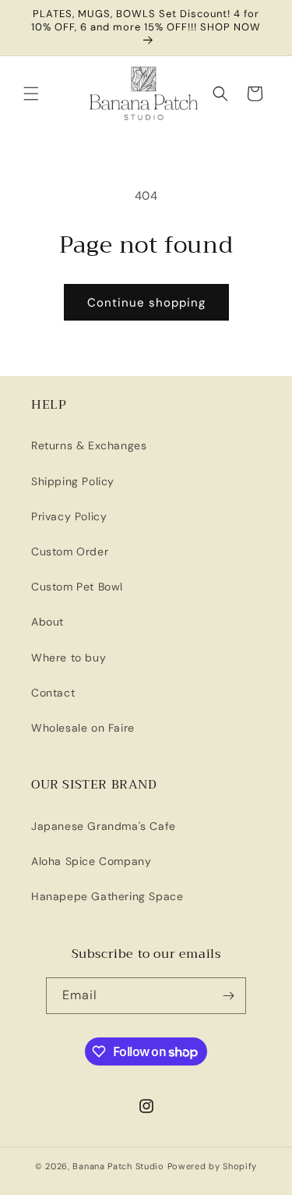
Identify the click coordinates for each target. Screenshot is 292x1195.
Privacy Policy (69, 516)
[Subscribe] (228, 995)
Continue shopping (146, 302)
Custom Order (69, 551)
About (47, 622)
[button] (31, 93)
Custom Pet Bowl (77, 587)
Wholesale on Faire (83, 728)
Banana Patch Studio (118, 1166)
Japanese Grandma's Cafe (103, 826)
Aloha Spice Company (91, 861)
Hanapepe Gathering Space (107, 896)
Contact (53, 693)
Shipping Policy (72, 481)
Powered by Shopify (212, 1166)
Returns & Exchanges (88, 445)
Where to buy (68, 658)
